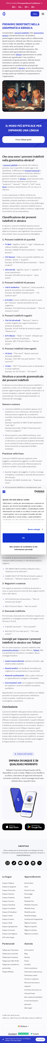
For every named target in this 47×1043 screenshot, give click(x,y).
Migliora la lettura (30, 930)
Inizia (35, 14)
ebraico (22, 68)
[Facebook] (26, 863)
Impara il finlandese (9, 912)
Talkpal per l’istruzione (10, 950)
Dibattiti (27, 898)
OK (23, 538)
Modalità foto (29, 901)
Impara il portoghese (9, 934)
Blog (26, 954)
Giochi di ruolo (29, 890)
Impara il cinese (8, 919)
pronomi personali (32, 170)
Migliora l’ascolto (30, 923)
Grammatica (28, 883)
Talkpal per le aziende (10, 954)
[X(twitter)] (39, 863)
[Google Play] (35, 826)
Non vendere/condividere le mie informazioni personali (33, 1000)
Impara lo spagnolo (9, 887)
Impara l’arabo (7, 916)
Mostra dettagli (34, 529)
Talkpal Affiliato (8, 972)
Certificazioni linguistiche (33, 919)
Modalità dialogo (30, 916)
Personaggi (28, 894)
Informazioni (29, 950)
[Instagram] (7, 863)
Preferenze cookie (30, 975)
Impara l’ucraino (8, 901)
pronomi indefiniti (22, 33)
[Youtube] (20, 863)
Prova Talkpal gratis (23, 139)
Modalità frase (29, 908)
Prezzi (26, 961)
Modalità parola (30, 912)
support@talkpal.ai (23, 855)
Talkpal (19, 54)
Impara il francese (8, 890)
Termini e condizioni (31, 979)
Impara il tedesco (8, 898)
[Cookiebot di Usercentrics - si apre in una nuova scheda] (34, 491)
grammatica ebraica (10, 650)
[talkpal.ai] (3, 14)
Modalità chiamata (31, 905)
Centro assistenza (30, 968)
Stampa (27, 957)
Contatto (27, 964)
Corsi (26, 887)
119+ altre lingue (8, 937)
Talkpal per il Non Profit (10, 961)
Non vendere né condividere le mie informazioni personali (23, 548)
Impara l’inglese (8, 883)
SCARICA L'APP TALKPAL (25, 754)
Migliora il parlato (30, 926)
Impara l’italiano (8, 894)
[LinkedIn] (33, 863)
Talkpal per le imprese (10, 957)
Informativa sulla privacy (33, 972)
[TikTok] (14, 863)
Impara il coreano (8, 930)
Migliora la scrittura (31, 934)
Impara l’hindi (7, 923)
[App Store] (12, 826)
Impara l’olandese (8, 905)
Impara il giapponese (9, 926)
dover (4, 187)
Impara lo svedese (8, 908)
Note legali (28, 1008)
